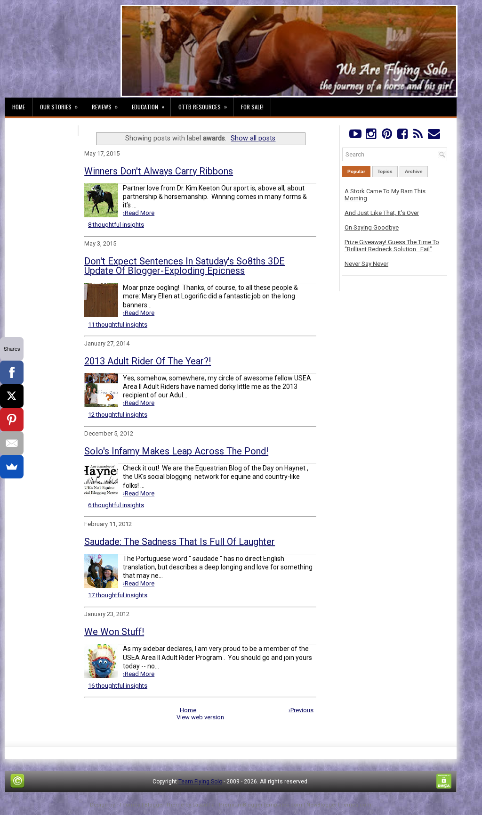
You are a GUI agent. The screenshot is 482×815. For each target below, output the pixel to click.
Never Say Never (366, 263)
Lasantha (204, 805)
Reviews (105, 106)
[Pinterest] (386, 136)
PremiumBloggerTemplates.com (260, 805)
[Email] (12, 443)
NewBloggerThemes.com (338, 805)
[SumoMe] (12, 466)
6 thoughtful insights (116, 505)
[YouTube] (355, 136)
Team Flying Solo (200, 781)
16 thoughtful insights (117, 685)
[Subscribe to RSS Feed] (418, 136)
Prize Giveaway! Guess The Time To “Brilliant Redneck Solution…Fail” (392, 246)
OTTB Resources (202, 106)
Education (148, 106)
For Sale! (252, 107)
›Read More (138, 212)
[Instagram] (370, 136)
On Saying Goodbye (372, 227)
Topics (385, 171)
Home (18, 107)
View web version (200, 717)
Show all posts (253, 138)
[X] (12, 396)
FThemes (128, 805)
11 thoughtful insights (117, 324)
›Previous (301, 710)
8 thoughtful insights (116, 224)
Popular (356, 171)
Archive (414, 171)
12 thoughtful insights (117, 414)
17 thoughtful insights (117, 595)
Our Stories (59, 106)
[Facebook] (402, 136)
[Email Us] (434, 136)
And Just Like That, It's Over (382, 212)
